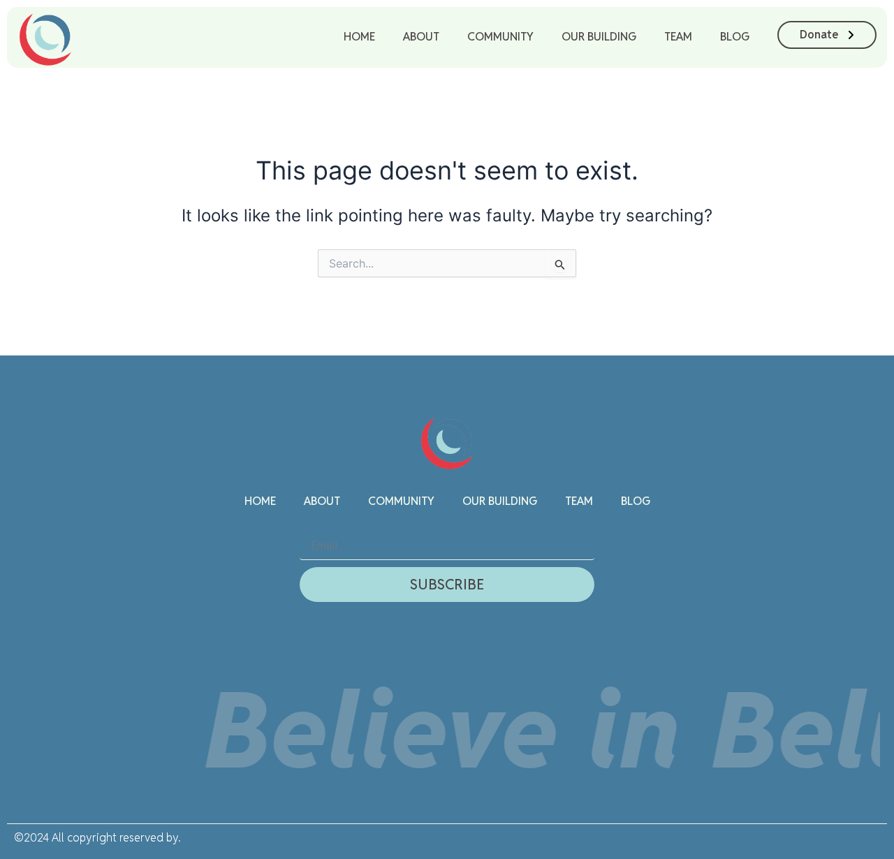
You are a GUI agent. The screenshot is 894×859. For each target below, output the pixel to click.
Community (500, 36)
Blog (734, 36)
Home (359, 36)
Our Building (599, 36)
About (421, 36)
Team (678, 36)
